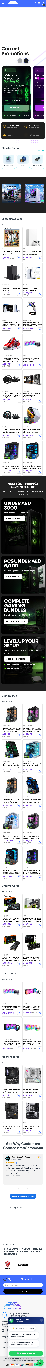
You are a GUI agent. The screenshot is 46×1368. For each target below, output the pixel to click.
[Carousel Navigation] (42, 1208)
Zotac (25, 916)
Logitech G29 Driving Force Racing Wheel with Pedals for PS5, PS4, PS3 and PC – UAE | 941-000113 (11, 431)
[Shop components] (23, 660)
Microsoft (5, 284)
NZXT (25, 1003)
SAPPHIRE (26, 391)
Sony (25, 284)
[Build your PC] (23, 526)
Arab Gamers (27, 427)
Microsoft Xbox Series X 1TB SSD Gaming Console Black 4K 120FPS (11, 288)
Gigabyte (5, 916)
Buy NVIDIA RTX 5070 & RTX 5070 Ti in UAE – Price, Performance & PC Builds (19, 1251)
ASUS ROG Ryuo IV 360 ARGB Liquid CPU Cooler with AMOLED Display (32, 360)
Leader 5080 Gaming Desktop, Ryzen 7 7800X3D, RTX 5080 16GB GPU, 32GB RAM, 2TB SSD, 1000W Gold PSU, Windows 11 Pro (11, 872)
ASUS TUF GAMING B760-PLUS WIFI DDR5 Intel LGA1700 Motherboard (11, 1126)
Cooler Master (28, 320)
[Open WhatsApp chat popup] (40, 1362)
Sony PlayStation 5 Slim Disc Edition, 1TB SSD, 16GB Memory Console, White (32, 288)
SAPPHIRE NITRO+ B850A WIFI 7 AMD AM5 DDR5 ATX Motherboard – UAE (32, 395)
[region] (22, 93)
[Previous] (20, 1188)
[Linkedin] (3, 1331)
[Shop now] (23, 575)
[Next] (26, 1188)
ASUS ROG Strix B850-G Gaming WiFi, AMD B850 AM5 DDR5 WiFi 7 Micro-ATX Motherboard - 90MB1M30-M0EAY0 (32, 1091)
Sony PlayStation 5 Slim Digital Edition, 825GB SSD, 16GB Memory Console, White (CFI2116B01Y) (11, 324)
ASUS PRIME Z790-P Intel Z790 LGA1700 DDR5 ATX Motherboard (31, 1126)
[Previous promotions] (19, 60)
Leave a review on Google (23, 1196)
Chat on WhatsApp (27, 1353)
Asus (25, 356)
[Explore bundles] (23, 615)
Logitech (5, 391)
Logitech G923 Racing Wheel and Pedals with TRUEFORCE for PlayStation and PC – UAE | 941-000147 (11, 395)
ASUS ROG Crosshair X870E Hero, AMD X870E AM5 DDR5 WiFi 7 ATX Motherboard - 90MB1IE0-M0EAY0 (11, 1091)
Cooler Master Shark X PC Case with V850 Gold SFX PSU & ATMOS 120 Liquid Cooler (32, 324)
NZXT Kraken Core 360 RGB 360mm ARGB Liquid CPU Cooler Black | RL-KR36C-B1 (32, 1007)
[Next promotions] (26, 60)
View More (6, 225)
